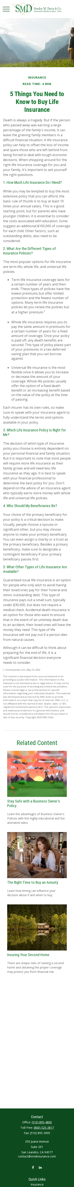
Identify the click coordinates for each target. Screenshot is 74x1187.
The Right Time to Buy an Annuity (32, 882)
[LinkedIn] (40, 1167)
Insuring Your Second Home (28, 955)
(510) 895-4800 (42, 1122)
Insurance (37, 1184)
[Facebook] (33, 1167)
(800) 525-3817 (44, 1128)
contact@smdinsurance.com (37, 1156)
